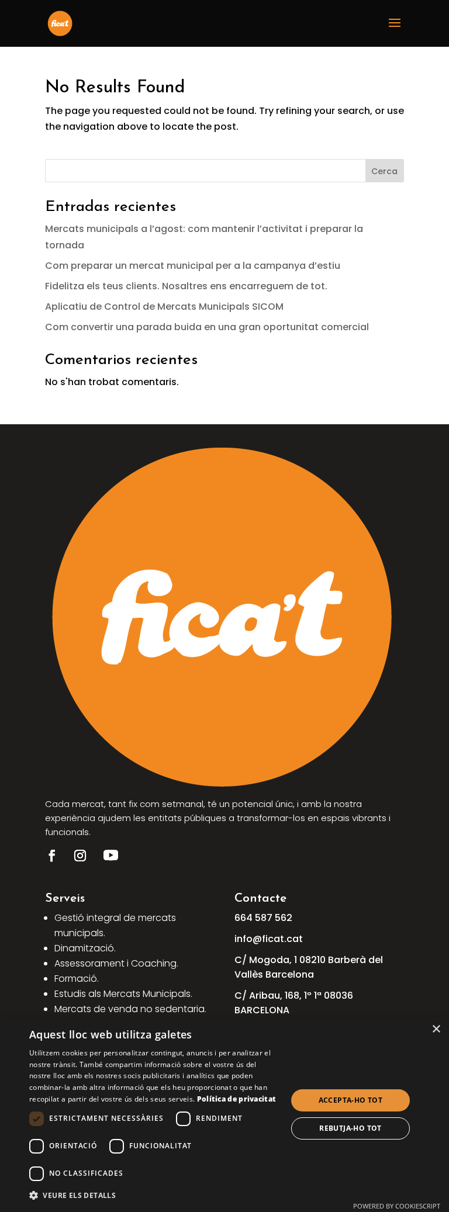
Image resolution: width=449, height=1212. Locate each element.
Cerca (384, 171)
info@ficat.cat (268, 939)
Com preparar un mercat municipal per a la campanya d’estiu (192, 265)
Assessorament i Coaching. (116, 963)
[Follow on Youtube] (111, 855)
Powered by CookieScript (396, 1205)
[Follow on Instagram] (80, 855)
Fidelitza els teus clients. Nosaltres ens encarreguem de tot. (186, 286)
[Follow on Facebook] (52, 855)
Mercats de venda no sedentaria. (130, 1009)
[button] (154, 1195)
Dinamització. (85, 948)
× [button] (435, 1029)
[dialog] (224, 1114)
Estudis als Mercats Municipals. (123, 993)
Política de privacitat (237, 1099)
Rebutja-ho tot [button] (350, 1128)
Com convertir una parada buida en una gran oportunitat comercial (207, 327)
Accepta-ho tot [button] (351, 1100)
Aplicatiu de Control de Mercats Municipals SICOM (164, 306)
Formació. (76, 978)
